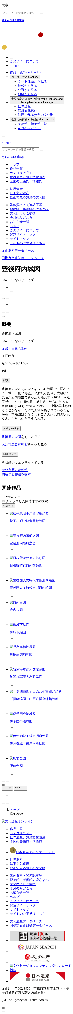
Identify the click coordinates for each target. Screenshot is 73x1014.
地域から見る (27, 94)
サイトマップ (19, 239)
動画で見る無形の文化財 (36, 115)
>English (15, 65)
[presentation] (3, 501)
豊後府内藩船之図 (23, 543)
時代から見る (27, 85)
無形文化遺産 (27, 110)
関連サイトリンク (23, 234)
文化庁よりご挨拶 (23, 213)
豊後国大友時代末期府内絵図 (31, 587)
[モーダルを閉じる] (3, 1008)
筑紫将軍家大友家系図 (26, 676)
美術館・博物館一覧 (32, 124)
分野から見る (27, 90)
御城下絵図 (18, 632)
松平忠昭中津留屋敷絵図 (27, 521)
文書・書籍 (10, 348)
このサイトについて (24, 61)
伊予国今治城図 (21, 721)
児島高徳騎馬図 (21, 654)
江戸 (23, 348)
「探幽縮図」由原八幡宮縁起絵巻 (34, 699)
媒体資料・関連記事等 (26, 205)
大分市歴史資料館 (15, 444)
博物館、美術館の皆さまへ (29, 209)
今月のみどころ (29, 128)
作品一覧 (26, 72)
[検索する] (41, 13)
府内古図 (18, 610)
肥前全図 (16, 765)
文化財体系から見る (32, 81)
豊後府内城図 (11, 437)
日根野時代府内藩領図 (26, 565)
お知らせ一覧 (19, 222)
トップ (14, 164)
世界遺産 (24, 106)
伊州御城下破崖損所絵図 (27, 743)
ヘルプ (14, 226)
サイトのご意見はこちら (27, 243)
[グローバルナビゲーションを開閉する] (3, 136)
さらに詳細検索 (13, 20)
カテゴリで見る (24, 76)
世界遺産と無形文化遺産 (37, 100)
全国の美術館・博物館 (32, 119)
